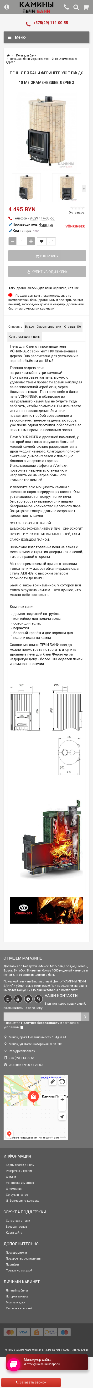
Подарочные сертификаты (23, 1258)
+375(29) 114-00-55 (50, 22)
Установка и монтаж (20, 1183)
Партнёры (12, 1264)
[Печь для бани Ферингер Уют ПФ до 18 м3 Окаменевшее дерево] (46, 131)
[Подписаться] (85, 1016)
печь (34, 288)
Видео (29, 326)
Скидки (11, 1177)
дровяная (23, 288)
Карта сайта (14, 1232)
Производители (16, 1252)
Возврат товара (16, 1226)
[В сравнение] (51, 241)
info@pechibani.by (22, 1051)
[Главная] (8, 55)
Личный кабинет (17, 1290)
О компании (14, 1188)
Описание (15, 326)
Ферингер (59, 288)
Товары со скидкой (19, 1270)
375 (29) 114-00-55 (21, 1058)
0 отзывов (77, 212)
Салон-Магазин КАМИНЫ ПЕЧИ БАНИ (66, 1350)
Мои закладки (15, 1302)
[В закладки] (41, 241)
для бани (45, 288)
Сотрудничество (17, 1194)
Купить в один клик (48, 272)
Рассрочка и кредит (19, 1171)
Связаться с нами (18, 1220)
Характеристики (49, 326)
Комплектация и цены (25, 336)
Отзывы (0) (72, 326)
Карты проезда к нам (20, 1165)
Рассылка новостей (19, 1308)
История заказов (17, 1296)
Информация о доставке (22, 1200)
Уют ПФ (72, 288)
